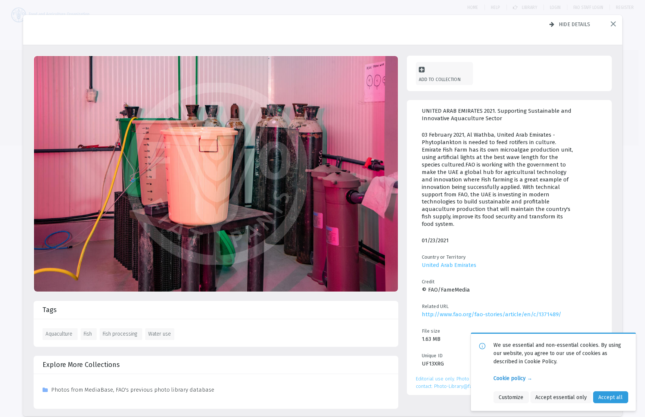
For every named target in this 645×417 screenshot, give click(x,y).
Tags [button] (50, 310)
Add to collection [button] (440, 79)
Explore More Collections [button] (81, 365)
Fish (88, 333)
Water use (159, 333)
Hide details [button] (575, 24)
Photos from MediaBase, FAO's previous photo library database (132, 389)
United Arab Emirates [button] (449, 265)
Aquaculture (59, 333)
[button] (613, 23)
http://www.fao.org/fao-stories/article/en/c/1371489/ (491, 314)
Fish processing (120, 333)
